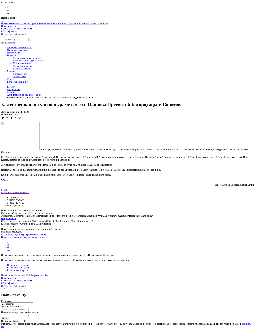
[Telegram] (15, 117)
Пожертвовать (8, 26)
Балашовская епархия (18, 267)
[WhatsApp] (19, 117)
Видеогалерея (20, 74)
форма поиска (101, 23)
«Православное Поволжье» (15, 192)
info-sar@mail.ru (9, 31)
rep (8, 242)
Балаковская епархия (17, 270)
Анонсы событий (22, 68)
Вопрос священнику (17, 82)
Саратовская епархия (17, 50)
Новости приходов (22, 66)
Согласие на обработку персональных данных (24, 234)
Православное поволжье (47, 23)
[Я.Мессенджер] (3, 117)
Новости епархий (22, 63)
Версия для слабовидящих (14, 34)
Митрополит (13, 52)
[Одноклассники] (11, 117)
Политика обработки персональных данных (23, 237)
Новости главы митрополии (27, 58)
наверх (4, 190)
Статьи (10, 79)
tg (8, 244)
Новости (11, 55)
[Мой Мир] (23, 117)
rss (8, 250)
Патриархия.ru (8, 218)
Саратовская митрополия (19, 47)
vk (8, 247)
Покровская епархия (17, 265)
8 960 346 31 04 (24, 28)
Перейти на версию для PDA (15, 275)
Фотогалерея (19, 76)
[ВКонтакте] (7, 117)
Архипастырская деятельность (28, 60)
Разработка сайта (39, 275)
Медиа (10, 71)
